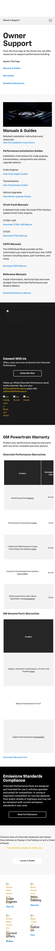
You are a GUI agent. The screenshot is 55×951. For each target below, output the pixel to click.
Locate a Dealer (27, 861)
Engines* (30, 498)
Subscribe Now (27, 373)
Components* (29, 599)
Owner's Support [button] (11, 20)
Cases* (32, 671)
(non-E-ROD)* (22, 574)
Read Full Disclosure (27, 815)
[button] (30, 498)
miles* (34, 523)
